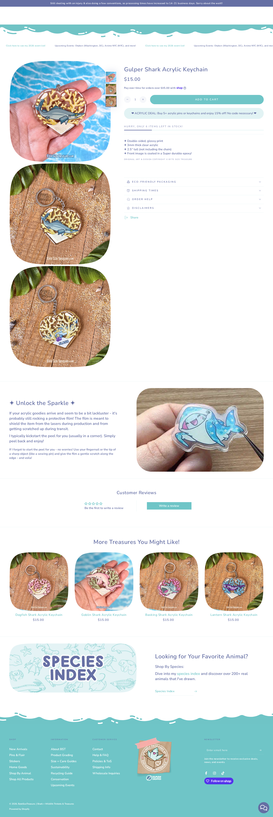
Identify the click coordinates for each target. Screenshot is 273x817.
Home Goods (18, 767)
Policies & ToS (102, 761)
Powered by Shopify (19, 809)
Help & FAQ (100, 755)
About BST (58, 749)
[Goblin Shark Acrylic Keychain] (104, 582)
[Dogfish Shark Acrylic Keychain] (39, 582)
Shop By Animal (20, 773)
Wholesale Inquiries (106, 773)
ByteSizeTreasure (26, 803)
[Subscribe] (261, 750)
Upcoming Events (62, 785)
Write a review (169, 506)
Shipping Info (101, 767)
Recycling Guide (62, 773)
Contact (97, 749)
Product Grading (62, 755)
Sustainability (60, 767)
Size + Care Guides (64, 761)
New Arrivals (18, 749)
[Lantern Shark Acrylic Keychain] (234, 582)
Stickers (14, 761)
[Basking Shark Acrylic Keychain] (169, 582)
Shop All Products (21, 779)
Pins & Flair (17, 755)
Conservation (60, 779)
